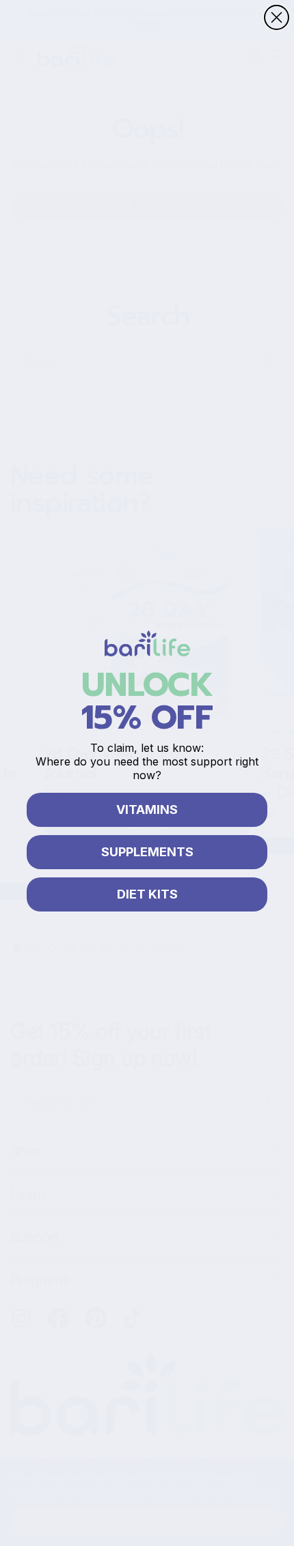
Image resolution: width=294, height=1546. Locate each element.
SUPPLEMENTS (147, 852)
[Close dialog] (277, 17)
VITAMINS (147, 809)
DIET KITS (147, 894)
